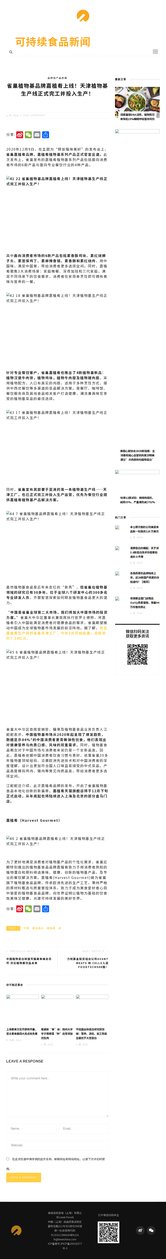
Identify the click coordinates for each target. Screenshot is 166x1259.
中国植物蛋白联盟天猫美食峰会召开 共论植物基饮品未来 (29, 961)
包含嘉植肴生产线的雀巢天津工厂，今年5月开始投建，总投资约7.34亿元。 (56, 633)
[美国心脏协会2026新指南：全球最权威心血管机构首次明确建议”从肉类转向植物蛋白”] (137, 291)
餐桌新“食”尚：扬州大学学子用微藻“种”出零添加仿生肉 (57, 1033)
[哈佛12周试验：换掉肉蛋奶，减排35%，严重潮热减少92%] (137, 484)
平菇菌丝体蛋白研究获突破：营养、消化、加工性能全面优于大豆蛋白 (91, 1033)
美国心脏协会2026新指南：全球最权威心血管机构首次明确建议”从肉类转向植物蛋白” (137, 455)
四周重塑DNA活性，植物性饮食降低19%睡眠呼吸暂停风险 (137, 117)
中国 (26, 928)
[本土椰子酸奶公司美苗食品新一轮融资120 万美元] (117, 526)
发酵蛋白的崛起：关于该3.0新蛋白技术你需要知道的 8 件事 (144, 552)
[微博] (140, 1230)
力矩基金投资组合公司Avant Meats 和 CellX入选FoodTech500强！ (88, 963)
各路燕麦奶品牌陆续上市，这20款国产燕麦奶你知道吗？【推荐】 (144, 577)
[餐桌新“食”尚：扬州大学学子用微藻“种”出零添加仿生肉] (57, 1008)
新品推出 (38, 928)
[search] (11, 51)
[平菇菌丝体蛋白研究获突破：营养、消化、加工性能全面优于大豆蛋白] (92, 1008)
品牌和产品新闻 (57, 78)
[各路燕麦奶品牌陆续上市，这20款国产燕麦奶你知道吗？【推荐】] (117, 573)
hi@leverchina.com (65, 1239)
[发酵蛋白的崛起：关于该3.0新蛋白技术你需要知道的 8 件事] (117, 547)
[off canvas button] (155, 51)
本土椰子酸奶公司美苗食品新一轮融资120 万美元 (144, 529)
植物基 (51, 928)
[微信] (151, 1230)
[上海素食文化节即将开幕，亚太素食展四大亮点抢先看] (22, 1008)
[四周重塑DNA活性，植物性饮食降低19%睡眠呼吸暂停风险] (137, 101)
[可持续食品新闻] (16, 1230)
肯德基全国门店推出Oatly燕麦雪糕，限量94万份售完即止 (144, 602)
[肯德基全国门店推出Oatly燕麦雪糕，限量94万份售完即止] (117, 598)
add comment (34, 115)
